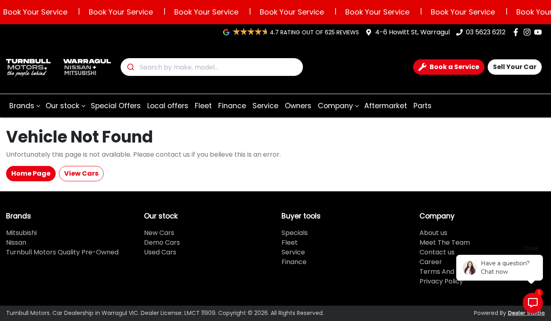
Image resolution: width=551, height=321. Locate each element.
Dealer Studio (526, 313)
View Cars (81, 173)
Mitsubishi (21, 232)
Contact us (437, 252)
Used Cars (160, 252)
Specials (295, 232)
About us (433, 232)
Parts (422, 106)
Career (431, 261)
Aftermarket (385, 106)
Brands (21, 106)
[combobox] (212, 67)
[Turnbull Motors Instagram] (528, 32)
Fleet (203, 106)
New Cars (159, 232)
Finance (232, 106)
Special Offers (116, 106)
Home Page (30, 173)
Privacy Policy (441, 281)
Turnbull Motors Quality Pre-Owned (62, 252)
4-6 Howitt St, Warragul (412, 32)
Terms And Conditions (454, 271)
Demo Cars (162, 242)
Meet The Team (445, 242)
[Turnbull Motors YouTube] (539, 32)
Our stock (62, 106)
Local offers (167, 106)
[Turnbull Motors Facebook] (517, 32)
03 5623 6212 (485, 32)
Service (265, 106)
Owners (298, 106)
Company (335, 106)
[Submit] (130, 67)
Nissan (16, 242)
